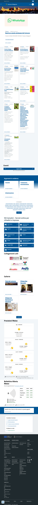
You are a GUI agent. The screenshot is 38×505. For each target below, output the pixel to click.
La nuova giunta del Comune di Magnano (24, 50)
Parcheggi (31, 206)
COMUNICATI (7, 135)
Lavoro (23, 206)
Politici (5, 451)
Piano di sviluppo (16, 208)
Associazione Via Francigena (15, 463)
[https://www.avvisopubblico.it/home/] (15, 269)
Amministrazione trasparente (23, 466)
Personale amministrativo (7, 449)
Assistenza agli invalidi (23, 203)
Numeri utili (6, 479)
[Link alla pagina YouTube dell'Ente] (31, 459)
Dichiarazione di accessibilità (23, 463)
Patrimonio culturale (10, 208)
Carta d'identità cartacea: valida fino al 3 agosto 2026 (24, 70)
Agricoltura (17, 203)
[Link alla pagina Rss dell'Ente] (29, 460)
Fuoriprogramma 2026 (24, 89)
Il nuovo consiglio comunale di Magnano (8, 50)
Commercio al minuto (23, 205)
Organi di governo (7, 447)
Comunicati (29, 444)
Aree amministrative (7, 443)
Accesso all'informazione (9, 203)
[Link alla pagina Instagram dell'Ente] (29, 459)
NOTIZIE (7, 31)
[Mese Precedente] (5, 168)
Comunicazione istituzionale (9, 206)
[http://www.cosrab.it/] (25, 263)
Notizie (28, 443)
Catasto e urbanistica (15, 447)
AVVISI (7, 104)
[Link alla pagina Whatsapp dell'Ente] (27, 460)
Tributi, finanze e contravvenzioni (23, 443)
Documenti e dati (6, 444)
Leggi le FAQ (21, 467)
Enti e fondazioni (6, 445)
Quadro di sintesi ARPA (20, 405)
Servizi (15, 501)
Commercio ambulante (29, 205)
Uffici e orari (6, 478)
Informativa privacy (22, 459)
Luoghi (28, 452)
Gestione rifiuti (19, 206)
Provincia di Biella (14, 461)
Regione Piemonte (6, 1)
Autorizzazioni (14, 445)
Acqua (14, 203)
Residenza (27, 208)
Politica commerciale (22, 208)
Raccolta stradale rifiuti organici (7, 69)
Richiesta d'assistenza (23, 474)
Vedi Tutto (19, 317)
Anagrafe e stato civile (15, 443)
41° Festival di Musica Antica (8, 90)
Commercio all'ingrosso (15, 205)
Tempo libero (20, 209)
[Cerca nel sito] (32, 4)
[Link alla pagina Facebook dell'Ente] (27, 459)
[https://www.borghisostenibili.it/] (17, 264)
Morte (25, 206)
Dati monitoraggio (7, 501)
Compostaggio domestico (7, 139)
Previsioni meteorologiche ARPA (22, 376)
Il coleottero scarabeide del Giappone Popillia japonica (7, 108)
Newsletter (29, 462)
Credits (21, 501)
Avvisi (28, 445)
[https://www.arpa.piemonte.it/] (24, 269)
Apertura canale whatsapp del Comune (17, 33)
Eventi (28, 453)
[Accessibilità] (3, 502)
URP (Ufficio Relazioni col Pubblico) (7, 476)
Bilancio (10, 205)
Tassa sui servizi (15, 209)
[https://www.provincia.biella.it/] (23, 258)
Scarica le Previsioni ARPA (10, 376)
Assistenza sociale (29, 203)
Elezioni (15, 206)
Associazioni (7, 205)
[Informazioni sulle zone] (19, 386)
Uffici (5, 454)
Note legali (21, 461)
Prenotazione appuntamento (23, 472)
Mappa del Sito (29, 501)
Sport (30, 208)
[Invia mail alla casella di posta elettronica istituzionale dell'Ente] (7, 468)
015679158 (6, 465)
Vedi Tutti (19, 212)
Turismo (24, 209)
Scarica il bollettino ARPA (10, 405)
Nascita (28, 206)
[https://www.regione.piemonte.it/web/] (14, 258)
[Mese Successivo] (32, 168)
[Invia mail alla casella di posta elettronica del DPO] (7, 486)
